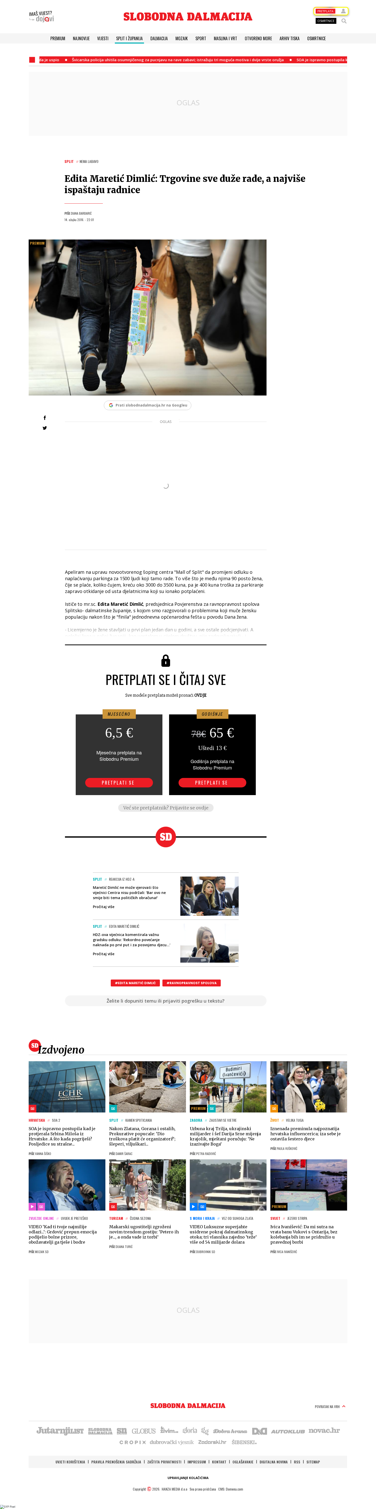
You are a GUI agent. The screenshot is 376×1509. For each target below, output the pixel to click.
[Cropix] (132, 1442)
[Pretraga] (344, 21)
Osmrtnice (316, 38)
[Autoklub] (288, 1430)
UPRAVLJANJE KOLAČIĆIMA (188, 1478)
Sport (200, 38)
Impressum (196, 1461)
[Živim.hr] (169, 1430)
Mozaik (181, 38)
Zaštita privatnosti (164, 1461)
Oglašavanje (243, 1461)
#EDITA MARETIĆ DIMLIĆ (135, 983)
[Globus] (144, 1430)
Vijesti (102, 38)
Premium (57, 38)
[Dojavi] (41, 16)
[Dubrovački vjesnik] (172, 1442)
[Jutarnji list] (60, 1430)
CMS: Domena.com (230, 1489)
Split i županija (129, 38)
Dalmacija (159, 38)
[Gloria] (189, 1430)
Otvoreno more (258, 38)
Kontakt (219, 1461)
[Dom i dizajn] (259, 1430)
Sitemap (313, 1461)
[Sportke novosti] (122, 1430)
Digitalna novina (274, 1461)
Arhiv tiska (290, 38)
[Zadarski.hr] (212, 1442)
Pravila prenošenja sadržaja (116, 1461)
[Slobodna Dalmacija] (188, 16)
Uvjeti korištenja (70, 1461)
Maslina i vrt (225, 38)
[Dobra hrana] (230, 1430)
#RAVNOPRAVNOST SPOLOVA (192, 983)
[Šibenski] (244, 1442)
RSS (297, 1461)
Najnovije (81, 38)
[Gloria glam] (205, 1430)
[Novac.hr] (324, 1430)
